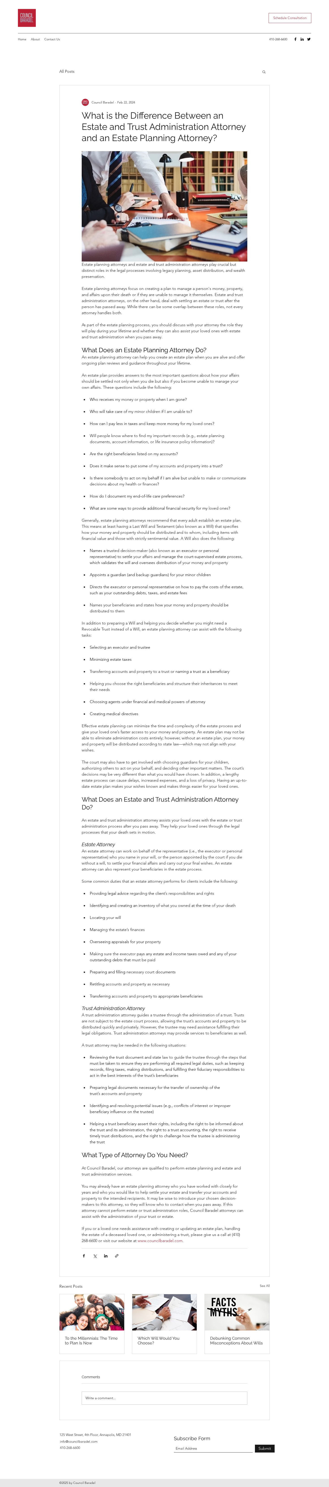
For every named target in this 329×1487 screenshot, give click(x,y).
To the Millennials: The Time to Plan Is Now (91, 1340)
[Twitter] (309, 39)
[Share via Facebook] (84, 1256)
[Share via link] (117, 1256)
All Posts (67, 71)
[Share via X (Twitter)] (95, 1256)
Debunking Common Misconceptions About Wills (236, 1340)
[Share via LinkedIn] (106, 1256)
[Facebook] (295, 39)
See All (265, 1286)
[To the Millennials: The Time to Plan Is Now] (92, 1312)
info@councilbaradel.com (79, 1441)
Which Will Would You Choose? (158, 1340)
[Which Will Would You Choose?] (164, 1312)
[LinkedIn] (302, 39)
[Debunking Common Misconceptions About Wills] (237, 1312)
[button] (264, 71)
